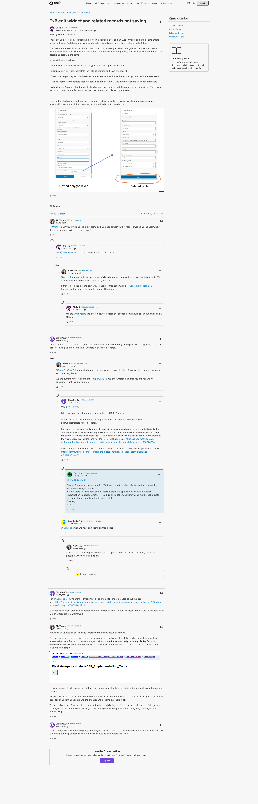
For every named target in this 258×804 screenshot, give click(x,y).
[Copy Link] (94, 30)
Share (52, 196)
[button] (106, 150)
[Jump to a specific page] (162, 214)
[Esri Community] (55, 3)
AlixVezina (61, 220)
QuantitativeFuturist (77, 521)
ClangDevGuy (62, 338)
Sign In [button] (107, 760)
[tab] (55, 206)
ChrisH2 (60, 28)
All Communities (176, 25)
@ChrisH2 (57, 226)
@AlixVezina (66, 252)
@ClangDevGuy (64, 370)
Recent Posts (175, 29)
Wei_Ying (78, 473)
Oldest (61, 214)
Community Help (176, 37)
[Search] (194, 3)
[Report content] (161, 21)
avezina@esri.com (102, 280)
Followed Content (176, 33)
